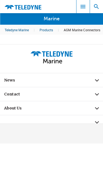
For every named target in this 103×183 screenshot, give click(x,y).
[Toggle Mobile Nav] (83, 6)
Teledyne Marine (17, 30)
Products (46, 30)
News (53, 81)
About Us (53, 109)
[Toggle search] (96, 6)
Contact (53, 95)
